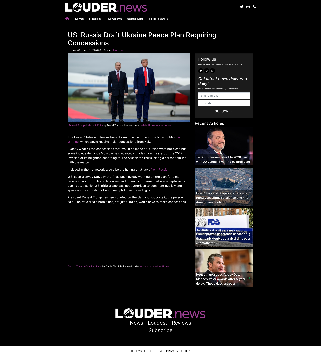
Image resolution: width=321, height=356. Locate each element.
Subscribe (135, 19)
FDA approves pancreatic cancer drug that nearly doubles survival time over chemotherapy (223, 238)
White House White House (156, 125)
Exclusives (158, 19)
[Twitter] (241, 7)
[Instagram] (248, 7)
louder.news (106, 7)
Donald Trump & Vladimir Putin (86, 125)
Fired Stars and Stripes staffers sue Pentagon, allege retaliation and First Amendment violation (222, 197)
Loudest (96, 19)
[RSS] (254, 7)
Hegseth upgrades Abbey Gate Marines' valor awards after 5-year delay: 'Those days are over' (220, 279)
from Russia (159, 169)
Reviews (115, 19)
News (79, 19)
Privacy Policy (178, 351)
